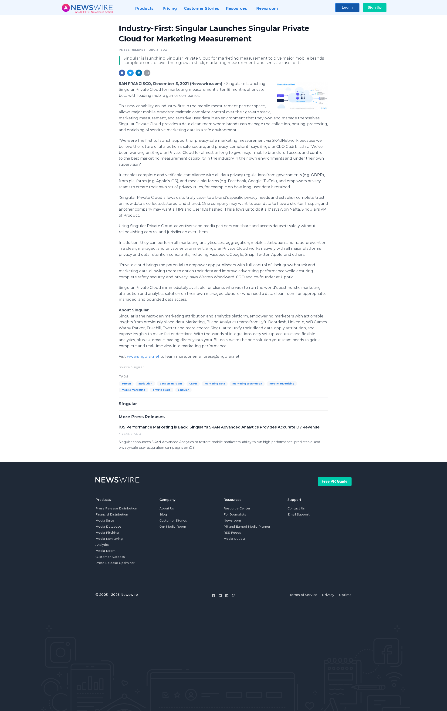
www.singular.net (143, 356)
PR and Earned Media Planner (247, 526)
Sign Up (375, 7)
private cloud (161, 389)
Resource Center (237, 508)
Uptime (345, 595)
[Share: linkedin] (139, 72)
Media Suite (104, 520)
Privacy (328, 595)
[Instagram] (233, 595)
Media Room (105, 551)
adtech (126, 383)
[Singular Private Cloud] (302, 96)
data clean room (171, 383)
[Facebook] (213, 595)
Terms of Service (303, 595)
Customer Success (110, 557)
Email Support (299, 514)
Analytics (102, 544)
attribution (145, 383)
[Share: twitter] (130, 72)
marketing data (214, 383)
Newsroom (232, 520)
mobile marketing (133, 389)
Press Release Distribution (116, 508)
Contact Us (296, 508)
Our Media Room (172, 526)
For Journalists (235, 514)
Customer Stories (173, 520)
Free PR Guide (334, 481)
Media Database (108, 526)
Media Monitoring (109, 538)
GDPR (193, 383)
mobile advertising (281, 383)
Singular (183, 389)
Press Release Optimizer (115, 563)
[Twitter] (220, 595)
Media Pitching (107, 532)
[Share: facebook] (122, 72)
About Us (166, 508)
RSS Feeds (232, 532)
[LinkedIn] (226, 595)
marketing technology (247, 383)
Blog (163, 514)
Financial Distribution (111, 514)
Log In (347, 7)
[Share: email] (147, 72)
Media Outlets (235, 538)
